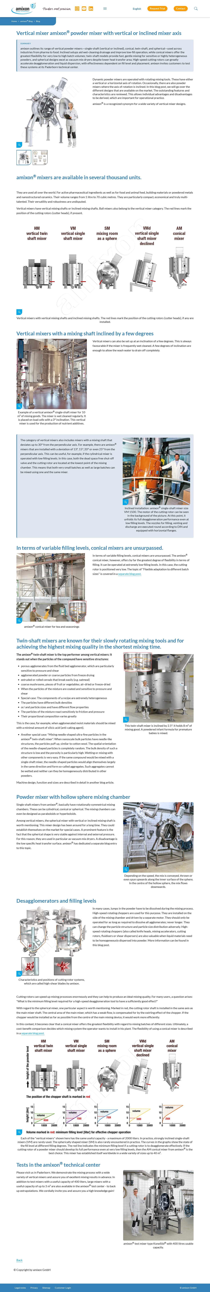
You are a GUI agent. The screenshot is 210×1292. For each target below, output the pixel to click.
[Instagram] (75, 8)
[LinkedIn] (88, 8)
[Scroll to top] (203, 1285)
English (137, 8)
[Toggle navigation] (105, 8)
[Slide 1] (23, 157)
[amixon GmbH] (23, 8)
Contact (180, 8)
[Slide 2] (40, 157)
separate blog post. (129, 573)
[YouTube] (81, 8)
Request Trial (157, 8)
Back (19, 1260)
